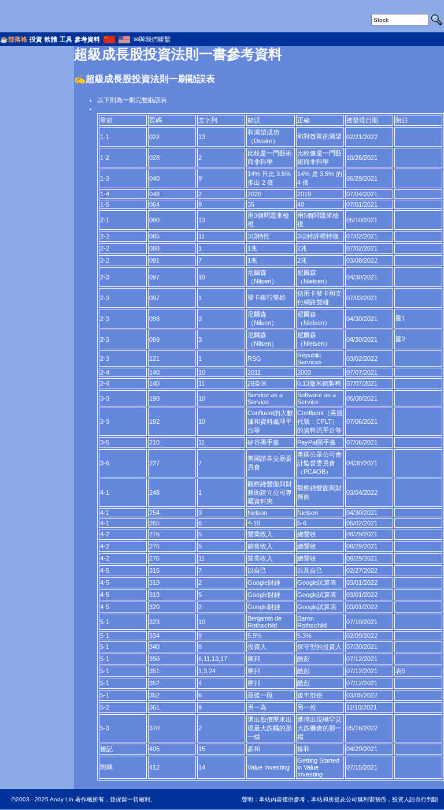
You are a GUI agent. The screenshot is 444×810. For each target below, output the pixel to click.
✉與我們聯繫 (152, 39)
